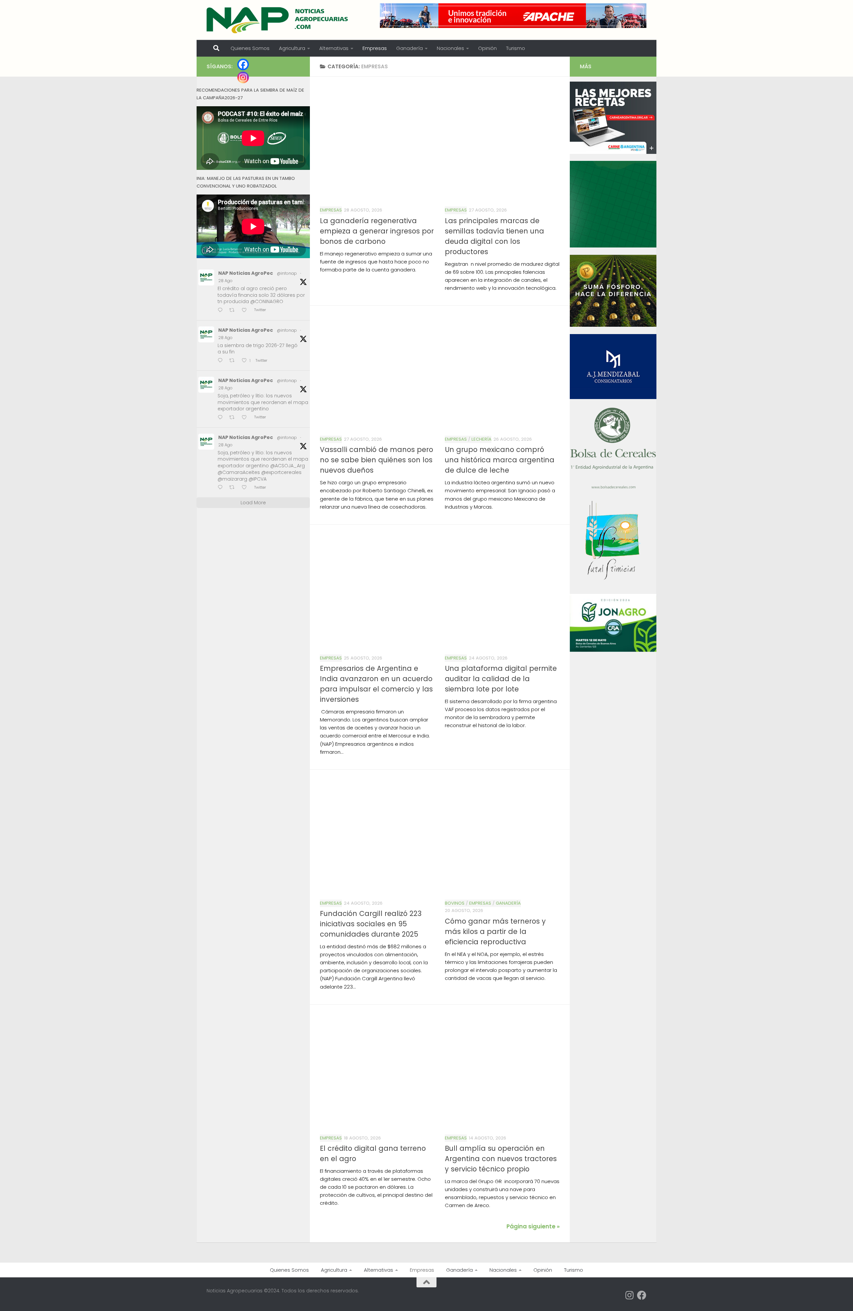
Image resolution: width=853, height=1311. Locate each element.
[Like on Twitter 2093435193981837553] (246, 310)
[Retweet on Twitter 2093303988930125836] (234, 487)
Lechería (481, 439)
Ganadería (409, 48)
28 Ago (225, 280)
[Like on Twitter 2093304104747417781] (246, 417)
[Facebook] (243, 64)
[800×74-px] (513, 15)
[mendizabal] (613, 397)
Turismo (515, 48)
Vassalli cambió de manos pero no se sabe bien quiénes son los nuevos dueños (376, 460)
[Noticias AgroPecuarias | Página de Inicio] (278, 20)
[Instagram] (243, 77)
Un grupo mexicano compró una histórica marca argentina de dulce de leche (499, 460)
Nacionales (450, 48)
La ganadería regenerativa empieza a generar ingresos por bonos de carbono (377, 231)
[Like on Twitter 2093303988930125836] (246, 487)
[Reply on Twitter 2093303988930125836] (222, 487)
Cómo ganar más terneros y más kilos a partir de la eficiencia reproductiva (495, 931)
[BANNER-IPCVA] (613, 152)
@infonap (287, 273)
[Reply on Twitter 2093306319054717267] (222, 360)
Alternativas (334, 48)
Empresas (375, 48)
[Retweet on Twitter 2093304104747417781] (234, 417)
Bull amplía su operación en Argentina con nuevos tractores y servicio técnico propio (501, 1158)
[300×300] (613, 245)
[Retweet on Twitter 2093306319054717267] (234, 360)
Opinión (487, 48)
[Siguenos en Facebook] (641, 1295)
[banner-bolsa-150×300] (613, 488)
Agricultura (292, 48)
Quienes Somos (250, 48)
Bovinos (454, 903)
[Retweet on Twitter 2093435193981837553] (234, 310)
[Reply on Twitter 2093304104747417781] (222, 417)
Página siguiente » (533, 1226)
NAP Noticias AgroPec (245, 273)
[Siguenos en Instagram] (629, 1295)
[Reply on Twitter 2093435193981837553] (222, 310)
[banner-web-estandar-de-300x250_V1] (613, 325)
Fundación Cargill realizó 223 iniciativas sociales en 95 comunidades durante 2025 (371, 924)
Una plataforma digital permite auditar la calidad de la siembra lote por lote (501, 678)
